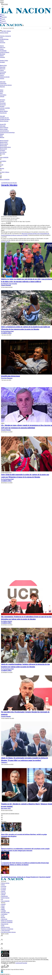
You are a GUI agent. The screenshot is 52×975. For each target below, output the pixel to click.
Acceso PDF (3, 124)
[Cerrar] (23, 25)
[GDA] (5, 968)
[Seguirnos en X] (2, 940)
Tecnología (3, 103)
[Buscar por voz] (50, 28)
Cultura (2, 70)
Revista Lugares (4, 144)
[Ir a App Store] (5, 956)
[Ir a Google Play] (5, 953)
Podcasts (2, 109)
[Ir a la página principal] (26, 13)
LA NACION (4, 183)
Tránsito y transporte (5, 36)
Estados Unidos (4, 60)
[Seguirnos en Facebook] (2, 936)
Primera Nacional (6, 285)
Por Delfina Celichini (6, 621)
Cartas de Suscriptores (6, 85)
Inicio (3, 15)
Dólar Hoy (2, 47)
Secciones (4, 17)
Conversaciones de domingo (7, 132)
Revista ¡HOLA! (3, 142)
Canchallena (3, 95)
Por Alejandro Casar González (9, 283)
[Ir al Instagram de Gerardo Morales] (10, 223)
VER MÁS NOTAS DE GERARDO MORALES (10, 813)
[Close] (2, 815)
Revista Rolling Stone (5, 147)
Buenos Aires (3, 65)
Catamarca (4, 762)
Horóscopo (3, 104)
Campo (2, 49)
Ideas (1, 135)
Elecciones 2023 (6, 808)
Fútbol (1, 90)
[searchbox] (25, 28)
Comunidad (3, 72)
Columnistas (3, 83)
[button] (26, 102)
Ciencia (2, 75)
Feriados (2, 106)
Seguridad (2, 67)
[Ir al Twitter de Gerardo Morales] (7, 223)
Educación (2, 68)
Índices (2, 55)
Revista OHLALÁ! (4, 140)
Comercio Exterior (4, 52)
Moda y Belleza (4, 111)
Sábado (2, 134)
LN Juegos (2, 100)
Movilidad (2, 54)
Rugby (1, 91)
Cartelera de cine (4, 118)
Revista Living (3, 145)
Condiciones (18, 963)
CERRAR (2, 0)
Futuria (2, 46)
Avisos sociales (4, 129)
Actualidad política (6, 333)
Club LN (4, 21)
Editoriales (2, 82)
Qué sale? (2, 116)
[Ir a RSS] (2, 948)
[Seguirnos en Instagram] (2, 944)
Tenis (1, 93)
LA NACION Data (4, 39)
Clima (1, 37)
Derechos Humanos (6, 378)
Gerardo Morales (12, 183)
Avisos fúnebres (4, 127)
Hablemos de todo (4, 77)
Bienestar (2, 73)
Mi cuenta (4, 23)
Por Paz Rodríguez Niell (7, 331)
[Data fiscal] (2, 972)
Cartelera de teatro (5, 119)
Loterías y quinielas (5, 108)
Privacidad (24, 963)
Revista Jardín (3, 149)
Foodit (3, 19)
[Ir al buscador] (2, 6)
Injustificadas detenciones (10, 376)
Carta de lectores (4, 131)
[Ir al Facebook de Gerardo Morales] (8, 223)
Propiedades (3, 50)
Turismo (2, 101)
